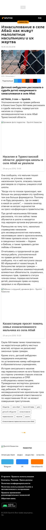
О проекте (5, 477)
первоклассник (7, 417)
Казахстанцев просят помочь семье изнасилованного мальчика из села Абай (23, 327)
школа (27, 417)
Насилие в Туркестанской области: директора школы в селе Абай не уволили (23, 160)
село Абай (16, 407)
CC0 (2, 76)
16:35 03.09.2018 (8, 47)
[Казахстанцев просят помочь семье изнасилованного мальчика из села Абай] (23, 304)
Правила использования (22, 477)
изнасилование (24, 412)
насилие (19, 417)
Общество (5, 407)
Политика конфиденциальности (15, 483)
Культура (40, 455)
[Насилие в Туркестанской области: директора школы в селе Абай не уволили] (23, 137)
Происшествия (8, 455)
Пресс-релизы (25, 480)
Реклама (14, 480)
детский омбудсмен (9, 412)
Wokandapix (10, 76)
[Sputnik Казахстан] (7, 19)
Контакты (5, 480)
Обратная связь (8, 498)
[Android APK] (9, 505)
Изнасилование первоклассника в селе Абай (18, 421)
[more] (41, 168)
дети (38, 407)
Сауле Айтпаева (28, 407)
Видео (20, 455)
